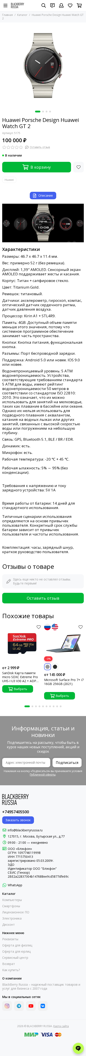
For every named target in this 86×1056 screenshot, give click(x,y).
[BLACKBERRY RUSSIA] (17, 5)
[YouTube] (31, 1006)
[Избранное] (78, 167)
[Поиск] (43, 5)
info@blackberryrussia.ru (25, 830)
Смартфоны (11, 906)
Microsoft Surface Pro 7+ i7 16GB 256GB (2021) (64, 682)
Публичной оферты (43, 774)
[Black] (55, 666)
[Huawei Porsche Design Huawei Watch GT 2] (43, 65)
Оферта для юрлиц (16, 951)
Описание (45, 195)
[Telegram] (19, 1006)
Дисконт (8, 925)
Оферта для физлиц (17, 945)
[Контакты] (52, 5)
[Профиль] (61, 5)
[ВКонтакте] (43, 1006)
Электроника (12, 918)
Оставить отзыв (43, 598)
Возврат (8, 964)
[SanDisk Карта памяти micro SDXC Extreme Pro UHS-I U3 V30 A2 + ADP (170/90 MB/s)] (22, 643)
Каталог (22, 15)
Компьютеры (12, 900)
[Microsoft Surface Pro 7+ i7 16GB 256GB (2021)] (64, 643)
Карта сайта (61, 1026)
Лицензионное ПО (15, 912)
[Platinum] (47, 666)
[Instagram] (7, 1006)
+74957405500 (15, 811)
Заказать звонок (18, 820)
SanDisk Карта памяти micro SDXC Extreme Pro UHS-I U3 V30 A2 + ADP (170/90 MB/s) (20, 677)
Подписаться (67, 762)
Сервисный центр (15, 958)
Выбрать (20, 689)
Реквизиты (10, 939)
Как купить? (11, 970)
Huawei (9, 180)
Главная (7, 15)
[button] (37, 111)
